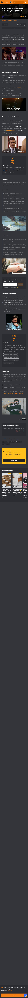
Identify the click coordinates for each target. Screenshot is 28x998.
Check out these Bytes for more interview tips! (13, 393)
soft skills (19, 87)
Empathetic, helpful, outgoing (10, 354)
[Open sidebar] (25, 2)
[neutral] (19, 431)
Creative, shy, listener (8, 363)
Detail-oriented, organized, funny (11, 357)
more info (10, 990)
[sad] (16, 431)
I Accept (14, 995)
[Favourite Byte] (21, 25)
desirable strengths (10, 130)
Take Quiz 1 (14, 27)
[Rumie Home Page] (2, 2)
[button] (25, 995)
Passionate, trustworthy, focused (11, 360)
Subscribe (20, 284)
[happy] (23, 431)
